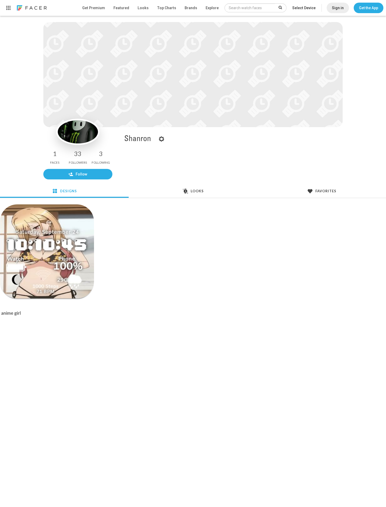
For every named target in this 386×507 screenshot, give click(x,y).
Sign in (338, 8)
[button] (368, 8)
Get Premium (93, 8)
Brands (191, 8)
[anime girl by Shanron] (47, 251)
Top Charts (166, 8)
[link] (31, 8)
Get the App (368, 8)
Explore (212, 8)
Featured (121, 8)
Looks (143, 8)
